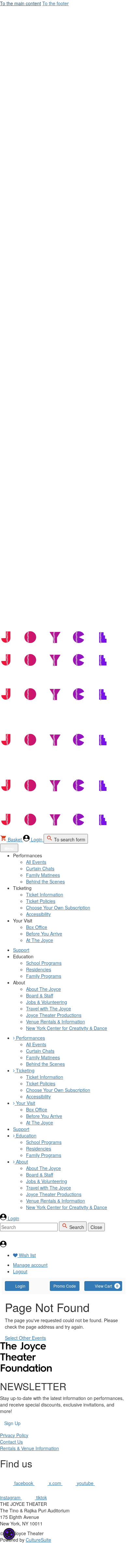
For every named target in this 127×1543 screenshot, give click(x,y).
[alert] (9, 1534)
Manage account (30, 1265)
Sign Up (12, 1423)
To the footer (55, 3)
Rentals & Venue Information (29, 1448)
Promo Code (64, 1286)
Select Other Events (25, 1338)
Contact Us (11, 1441)
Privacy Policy (14, 1435)
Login (20, 1286)
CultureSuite (38, 1539)
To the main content (20, 3)
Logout (20, 1271)
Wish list (27, 1255)
